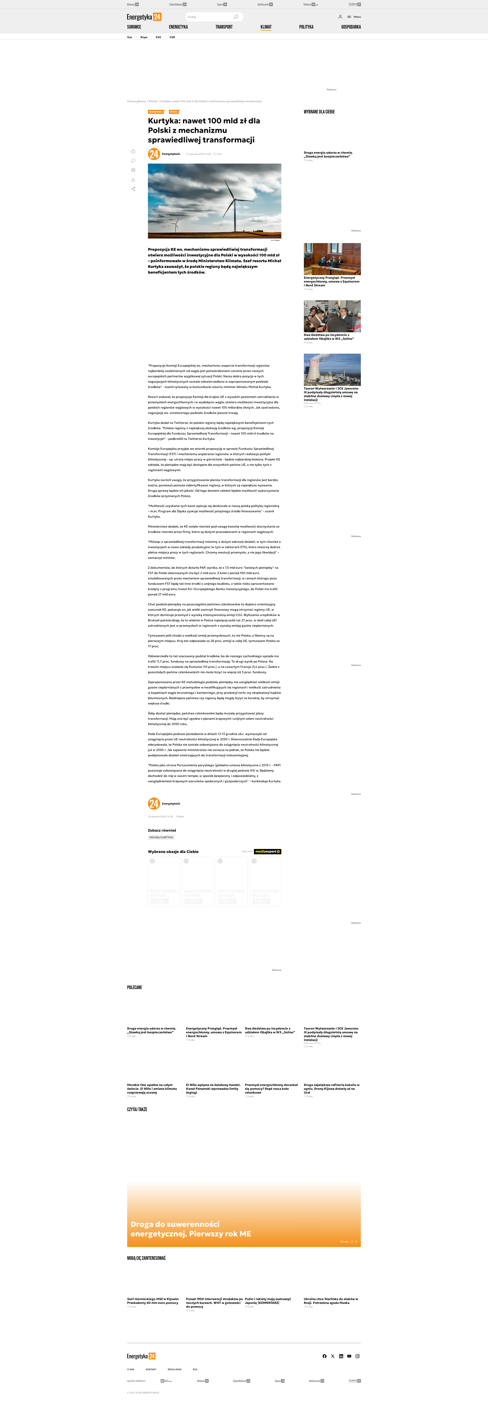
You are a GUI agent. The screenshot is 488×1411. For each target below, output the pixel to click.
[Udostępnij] (133, 189)
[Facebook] (324, 1356)
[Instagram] (357, 1356)
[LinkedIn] (341, 1356)
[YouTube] (349, 1356)
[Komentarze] (133, 160)
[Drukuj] (133, 170)
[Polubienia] (133, 151)
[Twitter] (332, 1356)
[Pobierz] (133, 179)
